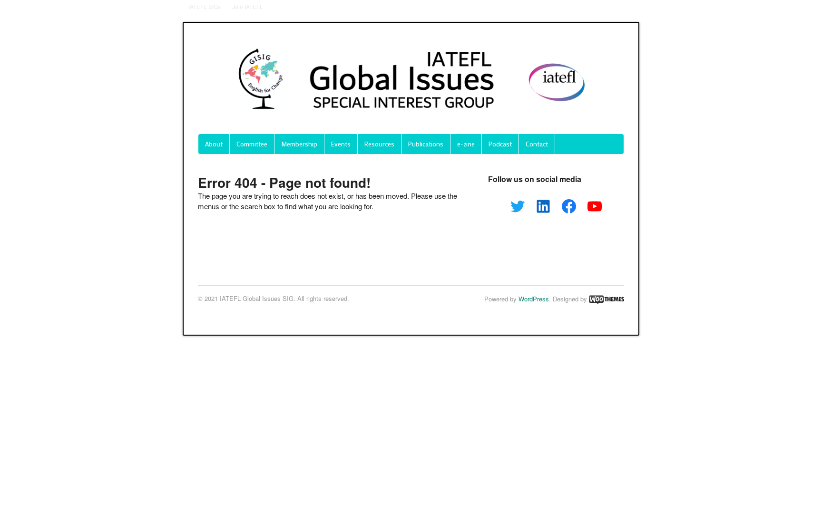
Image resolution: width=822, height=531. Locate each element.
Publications (425, 143)
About (214, 143)
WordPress (534, 298)
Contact (537, 143)
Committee (251, 143)
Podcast (500, 143)
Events (341, 143)
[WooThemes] (606, 298)
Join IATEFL (247, 6)
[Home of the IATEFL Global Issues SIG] (411, 119)
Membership (299, 143)
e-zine (466, 143)
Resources (379, 143)
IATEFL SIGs (204, 6)
